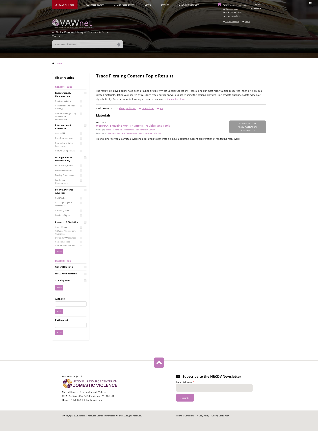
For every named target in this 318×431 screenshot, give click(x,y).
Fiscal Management (64, 165)
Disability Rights (62, 215)
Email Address (184, 382)
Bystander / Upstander (65, 237)
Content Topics (95, 5)
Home (58, 63)
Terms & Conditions (185, 415)
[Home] (72, 27)
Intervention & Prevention (63, 127)
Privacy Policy (202, 415)
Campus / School (63, 241)
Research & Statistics (66, 222)
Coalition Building (63, 100)
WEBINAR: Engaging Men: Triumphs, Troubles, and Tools (133, 125)
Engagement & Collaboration (63, 94)
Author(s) (60, 298)
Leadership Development (61, 181)
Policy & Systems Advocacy (64, 191)
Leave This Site (65, 5)
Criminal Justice (62, 210)
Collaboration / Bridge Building (65, 107)
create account (232, 21)
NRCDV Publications (66, 273)
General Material (64, 266)
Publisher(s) (61, 319)
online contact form (174, 99)
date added (148, 108)
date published (127, 108)
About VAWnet (190, 5)
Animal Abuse (61, 227)
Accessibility (60, 133)
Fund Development (64, 170)
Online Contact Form (92, 400)
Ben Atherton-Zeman (145, 129)
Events (165, 5)
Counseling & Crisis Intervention (64, 144)
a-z (161, 108)
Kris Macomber (127, 129)
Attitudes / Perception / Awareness (65, 232)
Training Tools (62, 280)
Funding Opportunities (65, 175)
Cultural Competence (65, 150)
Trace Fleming (112, 129)
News (147, 5)
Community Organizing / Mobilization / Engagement (66, 116)
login (247, 21)
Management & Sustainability (63, 159)
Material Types (125, 5)
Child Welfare (61, 197)
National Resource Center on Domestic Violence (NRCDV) (134, 133)
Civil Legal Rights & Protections (64, 204)
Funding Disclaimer (220, 415)
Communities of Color (65, 245)
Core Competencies (64, 138)
